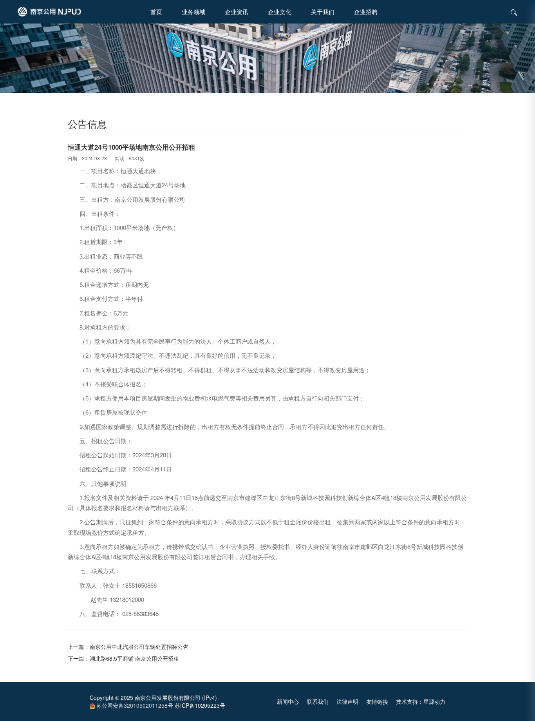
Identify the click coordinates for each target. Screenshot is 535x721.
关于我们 (322, 11)
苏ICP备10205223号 (200, 705)
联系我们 (318, 701)
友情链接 (377, 701)
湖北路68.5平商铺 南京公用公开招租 (134, 658)
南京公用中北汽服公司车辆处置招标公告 (139, 646)
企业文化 (279, 11)
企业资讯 (236, 11)
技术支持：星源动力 (420, 701)
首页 (156, 11)
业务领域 (193, 11)
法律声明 (347, 701)
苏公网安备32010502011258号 (134, 705)
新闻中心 (288, 701)
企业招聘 (366, 11)
